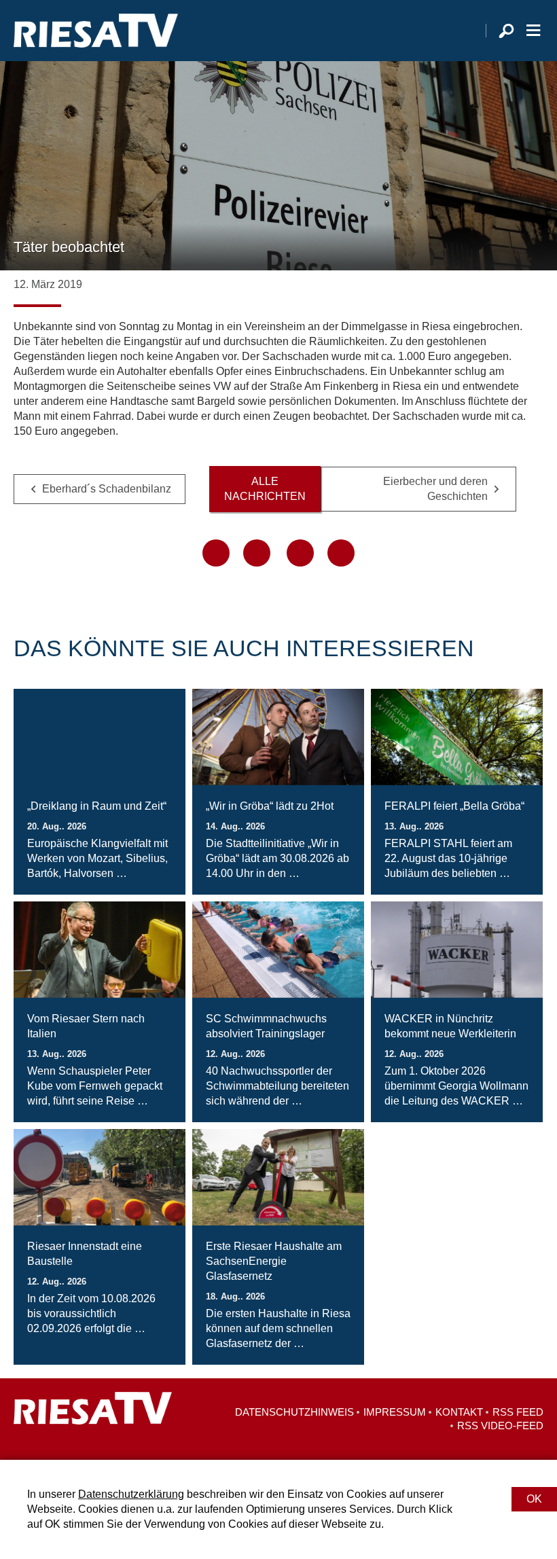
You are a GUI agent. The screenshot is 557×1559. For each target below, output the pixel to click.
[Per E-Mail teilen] (341, 553)
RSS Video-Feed (500, 1425)
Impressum (394, 1412)
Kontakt (459, 1412)
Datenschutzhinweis (294, 1412)
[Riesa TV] (96, 31)
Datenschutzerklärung (131, 1494)
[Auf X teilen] (256, 553)
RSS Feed (517, 1412)
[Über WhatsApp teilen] (300, 553)
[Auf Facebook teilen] (216, 553)
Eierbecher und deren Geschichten (435, 489)
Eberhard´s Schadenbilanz (106, 489)
